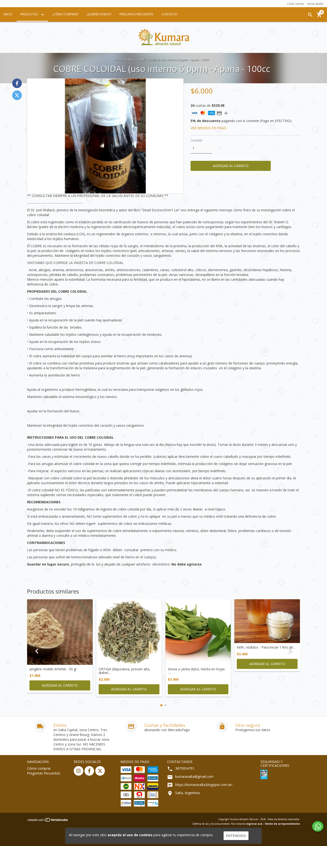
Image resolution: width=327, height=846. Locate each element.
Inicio (8, 14)
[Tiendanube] (48, 821)
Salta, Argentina (187, 792)
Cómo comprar (39, 768)
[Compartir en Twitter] (17, 95)
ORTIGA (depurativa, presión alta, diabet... (124, 671)
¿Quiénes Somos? (98, 14)
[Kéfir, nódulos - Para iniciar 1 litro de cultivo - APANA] (267, 621)
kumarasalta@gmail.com (194, 776)
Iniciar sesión (315, 4)
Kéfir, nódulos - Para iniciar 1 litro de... (266, 647)
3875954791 (184, 768)
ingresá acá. (255, 823)
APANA (128, 60)
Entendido (236, 835)
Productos (29, 14)
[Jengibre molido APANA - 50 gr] (60, 632)
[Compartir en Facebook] (17, 83)
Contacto (169, 14)
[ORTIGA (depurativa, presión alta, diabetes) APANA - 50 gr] (129, 632)
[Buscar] (310, 15)
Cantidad (196, 140)
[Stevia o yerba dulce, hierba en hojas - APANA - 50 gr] (198, 632)
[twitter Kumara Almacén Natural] (100, 771)
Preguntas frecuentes (43, 773)
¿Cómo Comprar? (65, 14)
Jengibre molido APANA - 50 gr (53, 669)
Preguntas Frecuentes (136, 14)
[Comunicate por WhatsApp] (317, 826)
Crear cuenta (295, 4)
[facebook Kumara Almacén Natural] (89, 771)
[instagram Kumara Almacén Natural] (78, 771)
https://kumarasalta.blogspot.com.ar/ (203, 784)
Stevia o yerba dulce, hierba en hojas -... (196, 671)
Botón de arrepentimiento (282, 823)
